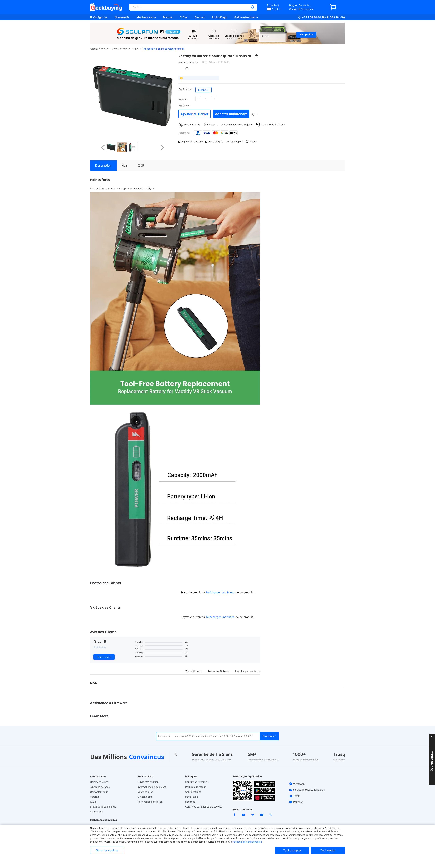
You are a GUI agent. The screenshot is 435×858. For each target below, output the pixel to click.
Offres (184, 17)
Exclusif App (219, 17)
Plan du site (96, 811)
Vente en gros (145, 791)
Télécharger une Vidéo (220, 617)
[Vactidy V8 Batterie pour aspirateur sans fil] (111, 147)
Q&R (141, 165)
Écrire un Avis (104, 657)
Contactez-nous (99, 791)
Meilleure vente (146, 17)
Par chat (298, 801)
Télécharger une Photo (220, 592)
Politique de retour (195, 786)
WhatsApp (299, 783)
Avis (125, 165)
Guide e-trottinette (246, 17)
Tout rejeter (327, 850)
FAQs (93, 801)
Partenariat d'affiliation (150, 801)
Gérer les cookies (107, 850)
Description (103, 165)
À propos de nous (100, 786)
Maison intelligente (130, 48)
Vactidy (194, 62)
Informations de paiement (152, 786)
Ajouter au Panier (194, 114)
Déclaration (191, 796)
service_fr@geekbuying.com (309, 789)
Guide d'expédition (148, 781)
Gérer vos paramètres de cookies (203, 806)
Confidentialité (193, 791)
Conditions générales (196, 781)
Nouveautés (122, 17)
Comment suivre (99, 781)
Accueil (94, 48)
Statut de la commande (103, 806)
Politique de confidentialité (247, 841)
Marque (168, 17)
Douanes (190, 801)
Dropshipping (145, 796)
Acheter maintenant (231, 114)
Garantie (94, 796)
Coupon (200, 17)
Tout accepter (292, 850)
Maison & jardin (109, 48)
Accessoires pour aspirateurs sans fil (164, 48)
